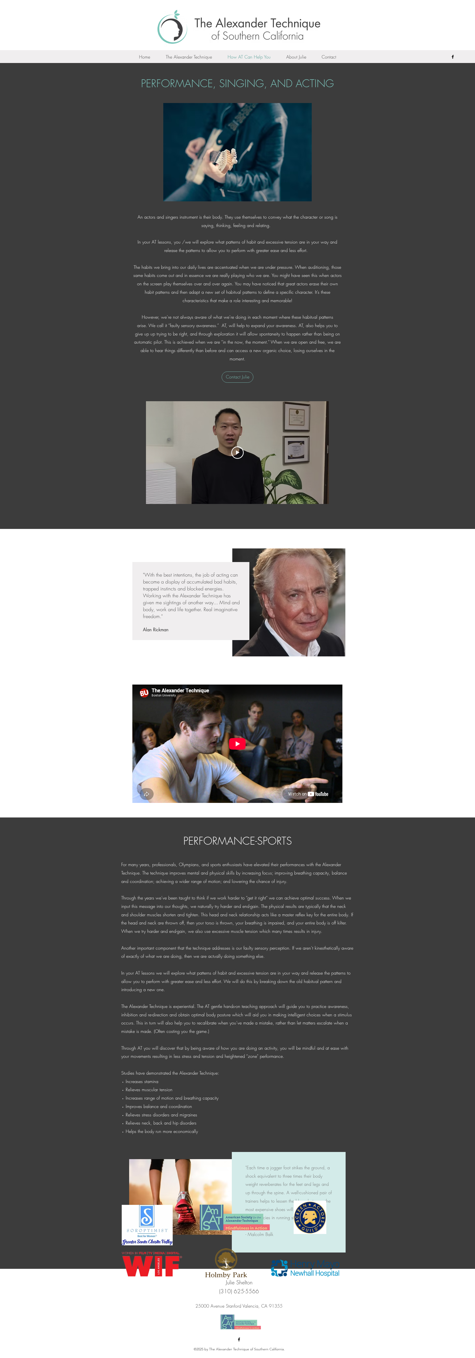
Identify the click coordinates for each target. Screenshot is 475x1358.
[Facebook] (452, 56)
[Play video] (237, 452)
